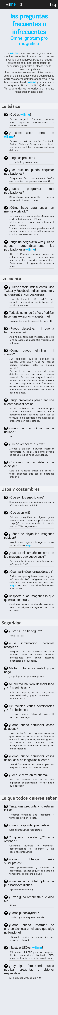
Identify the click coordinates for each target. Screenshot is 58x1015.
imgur (28, 545)
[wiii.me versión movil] (20, 4)
